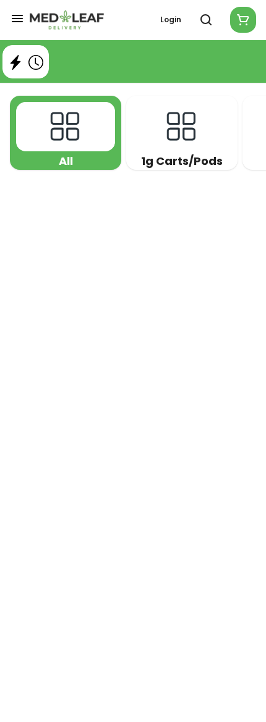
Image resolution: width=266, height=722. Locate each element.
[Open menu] (17, 18)
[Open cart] (240, 19)
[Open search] (206, 19)
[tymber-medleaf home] (67, 20)
